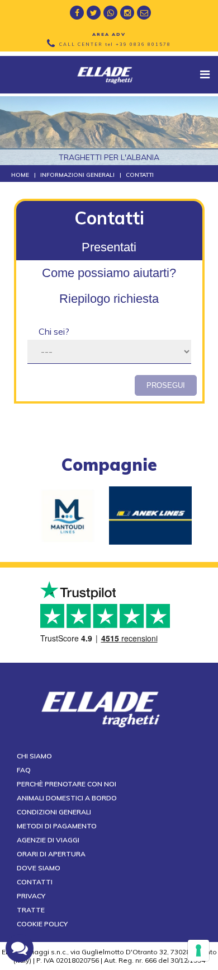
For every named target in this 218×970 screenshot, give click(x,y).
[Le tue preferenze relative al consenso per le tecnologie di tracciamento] (198, 950)
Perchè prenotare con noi (66, 784)
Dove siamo (38, 868)
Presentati (109, 247)
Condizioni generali (54, 812)
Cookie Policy (42, 924)
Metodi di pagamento (57, 826)
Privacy (31, 896)
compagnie (109, 464)
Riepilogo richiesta (109, 299)
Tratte (31, 910)
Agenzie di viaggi (48, 840)
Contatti (35, 882)
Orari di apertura (51, 854)
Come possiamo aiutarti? (109, 273)
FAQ (24, 770)
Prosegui (165, 385)
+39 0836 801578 (143, 44)
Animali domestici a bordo (67, 798)
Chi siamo (34, 756)
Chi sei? (54, 331)
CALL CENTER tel (115, 44)
